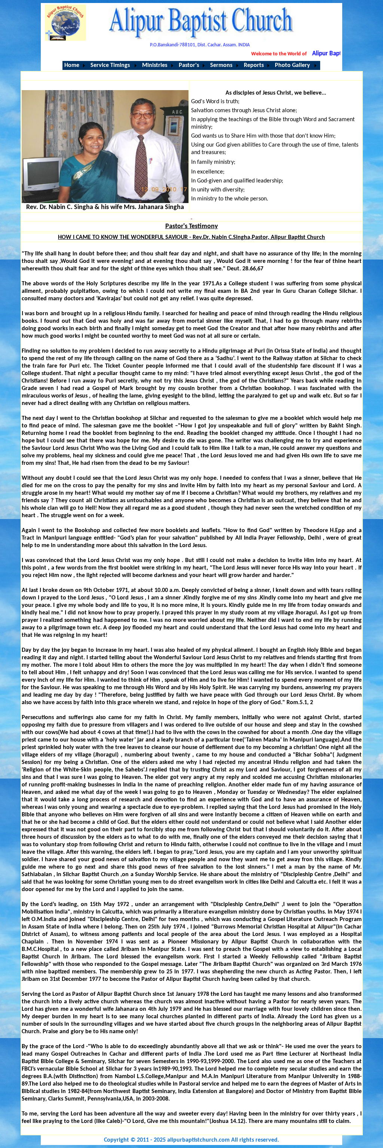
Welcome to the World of (270, 54)
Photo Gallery (292, 65)
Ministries (154, 65)
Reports (254, 65)
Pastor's (189, 65)
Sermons (221, 65)
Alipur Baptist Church (331, 53)
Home (71, 65)
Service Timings (110, 65)
